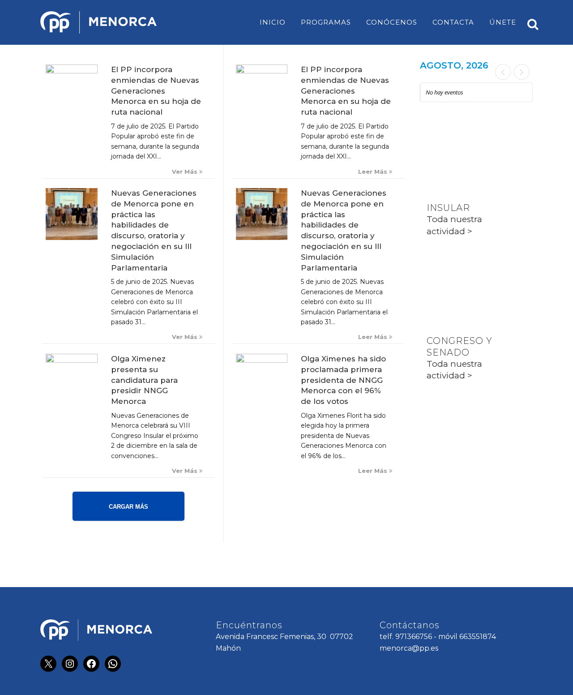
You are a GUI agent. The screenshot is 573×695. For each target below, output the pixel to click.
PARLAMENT (457, 274)
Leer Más (373, 172)
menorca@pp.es (409, 648)
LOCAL (443, 141)
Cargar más (128, 506)
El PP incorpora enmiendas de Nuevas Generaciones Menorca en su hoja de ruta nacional (156, 90)
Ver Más (185, 172)
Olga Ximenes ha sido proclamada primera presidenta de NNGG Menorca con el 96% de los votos (343, 380)
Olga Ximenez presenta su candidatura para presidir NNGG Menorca (144, 380)
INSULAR (448, 207)
